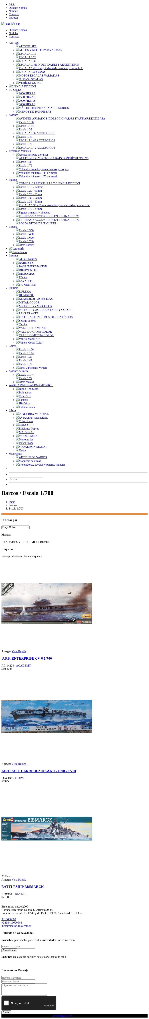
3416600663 (8, 919)
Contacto (14, 14)
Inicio (12, 4)
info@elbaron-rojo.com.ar (16, 925)
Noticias (13, 11)
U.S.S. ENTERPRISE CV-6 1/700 (26, 658)
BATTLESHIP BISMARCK (22, 887)
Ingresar (13, 17)
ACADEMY (13, 542)
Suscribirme (9, 950)
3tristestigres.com (62, 1015)
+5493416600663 (11, 922)
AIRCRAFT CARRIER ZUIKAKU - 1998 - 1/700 (38, 771)
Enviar (6, 1012)
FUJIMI (31, 542)
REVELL (45, 542)
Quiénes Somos (18, 7)
